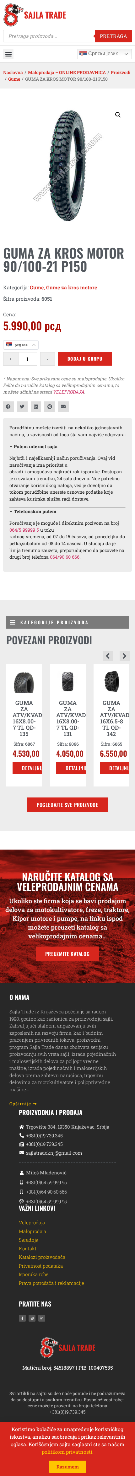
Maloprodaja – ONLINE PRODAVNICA (67, 72)
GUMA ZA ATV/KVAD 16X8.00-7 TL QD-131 (27, 718)
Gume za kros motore (71, 287)
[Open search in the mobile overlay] (67, 36)
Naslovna (13, 72)
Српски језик (102, 53)
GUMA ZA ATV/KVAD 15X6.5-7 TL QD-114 (114, 718)
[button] (8, 54)
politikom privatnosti (67, 1451)
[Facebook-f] (22, 1318)
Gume (14, 79)
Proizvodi (120, 72)
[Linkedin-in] (41, 1318)
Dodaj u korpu (85, 358)
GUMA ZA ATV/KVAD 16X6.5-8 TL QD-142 (71, 718)
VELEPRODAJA (68, 392)
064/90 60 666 (64, 557)
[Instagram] (32, 1318)
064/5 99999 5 (24, 530)
